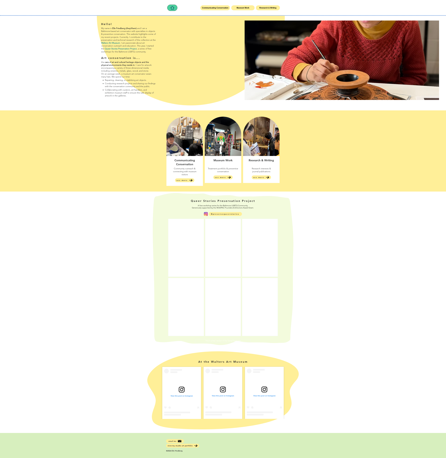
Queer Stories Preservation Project (121, 48)
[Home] (172, 8)
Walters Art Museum (110, 43)
